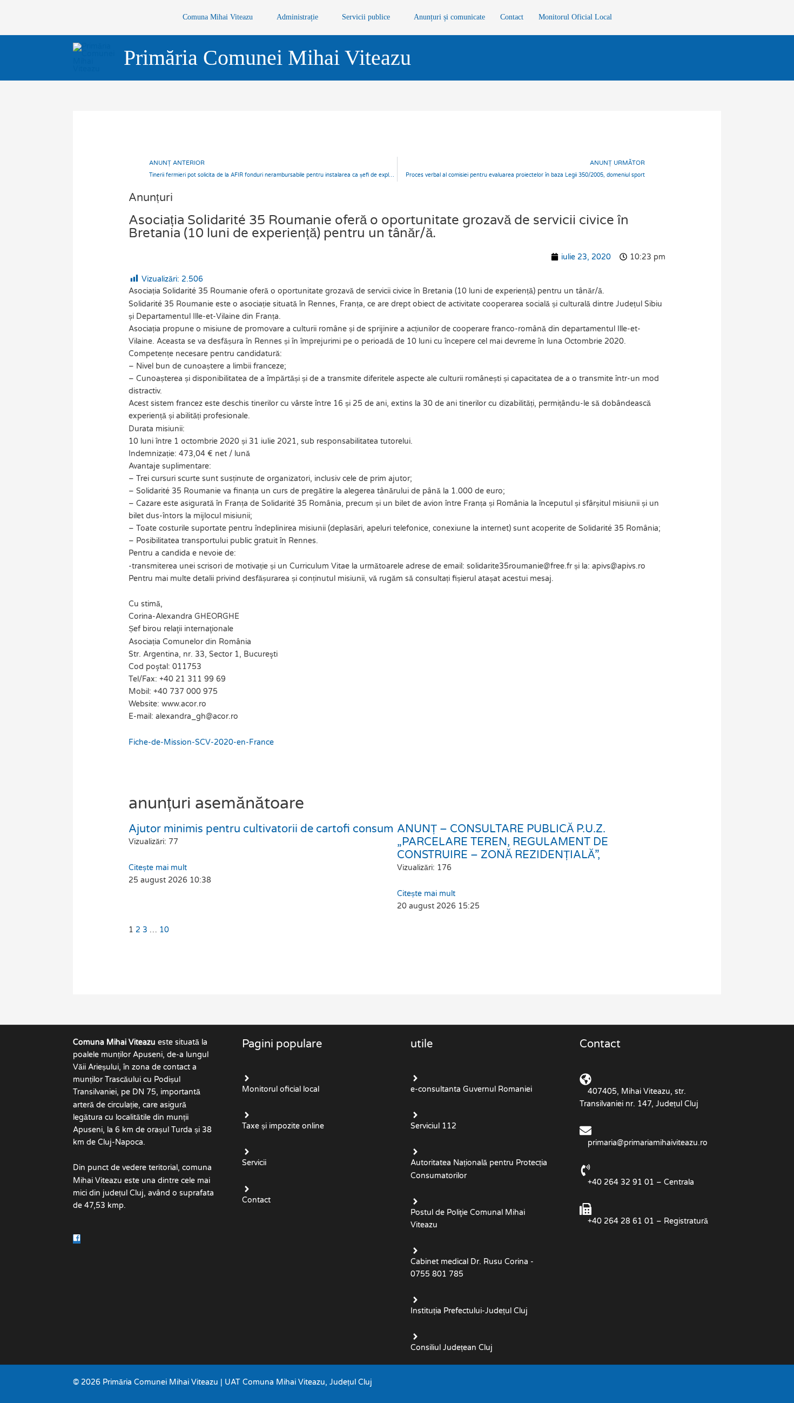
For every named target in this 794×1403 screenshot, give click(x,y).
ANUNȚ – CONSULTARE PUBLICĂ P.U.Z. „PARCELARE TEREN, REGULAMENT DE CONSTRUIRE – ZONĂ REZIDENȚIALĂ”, (502, 842)
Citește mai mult (158, 867)
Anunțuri (151, 197)
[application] (257, 17)
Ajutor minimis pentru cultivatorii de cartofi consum (261, 829)
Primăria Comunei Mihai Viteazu (267, 57)
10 (164, 929)
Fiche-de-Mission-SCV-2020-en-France (201, 742)
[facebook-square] (78, 1239)
